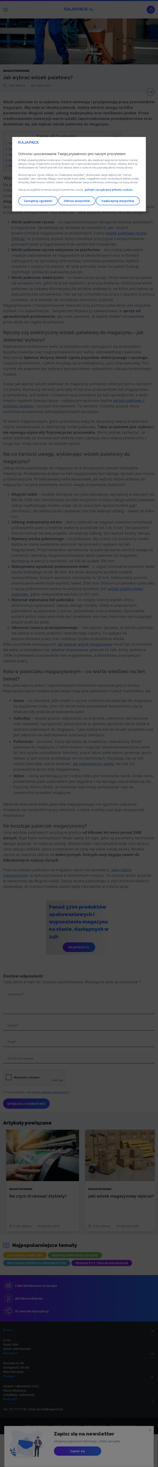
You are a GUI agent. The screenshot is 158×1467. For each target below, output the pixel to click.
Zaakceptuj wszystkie (117, 201)
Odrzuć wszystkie (77, 201)
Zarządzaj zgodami (38, 201)
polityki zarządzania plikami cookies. (109, 189)
